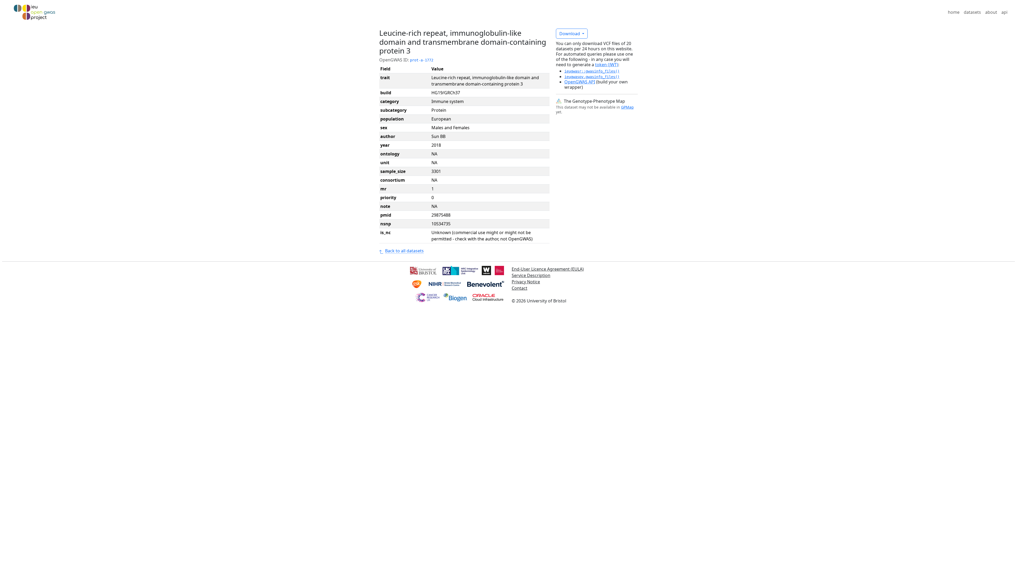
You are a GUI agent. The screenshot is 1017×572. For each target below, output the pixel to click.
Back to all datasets (404, 251)
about (991, 12)
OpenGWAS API (579, 82)
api (1004, 12)
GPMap (627, 107)
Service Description (531, 275)
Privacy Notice (526, 282)
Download (570, 34)
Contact (519, 288)
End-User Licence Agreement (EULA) (548, 269)
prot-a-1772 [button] (421, 60)
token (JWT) (606, 65)
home (954, 12)
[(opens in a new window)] (423, 270)
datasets (972, 12)
